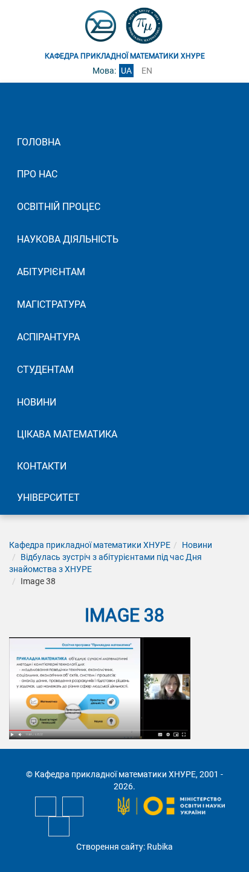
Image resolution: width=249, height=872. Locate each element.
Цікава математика (67, 434)
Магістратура (51, 304)
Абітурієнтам (51, 272)
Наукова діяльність (67, 239)
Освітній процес (58, 206)
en (146, 70)
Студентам (45, 369)
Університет (48, 497)
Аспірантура (48, 337)
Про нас (37, 174)
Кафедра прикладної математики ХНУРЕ (89, 545)
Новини (36, 402)
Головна (38, 142)
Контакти (41, 466)
